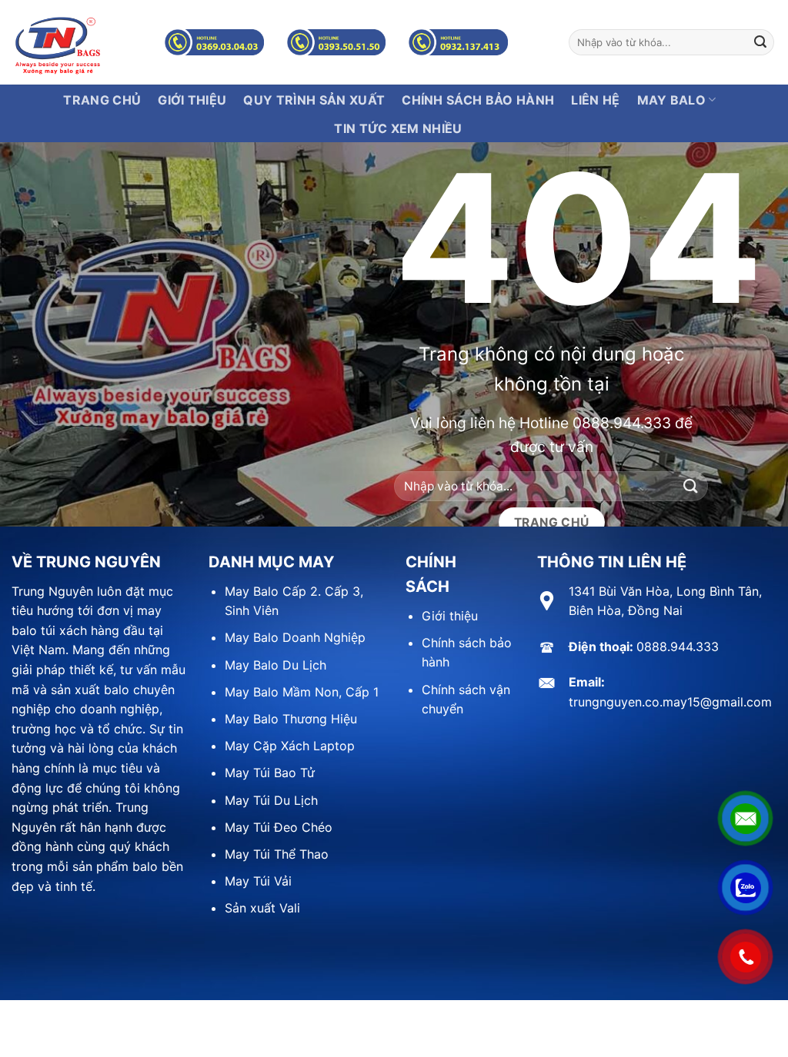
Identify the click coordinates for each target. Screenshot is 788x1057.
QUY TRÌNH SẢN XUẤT (314, 100)
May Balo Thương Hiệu (291, 718)
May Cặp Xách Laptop (290, 745)
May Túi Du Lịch (271, 800)
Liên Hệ (595, 100)
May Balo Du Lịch (275, 665)
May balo (671, 100)
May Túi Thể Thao (277, 854)
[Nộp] (760, 42)
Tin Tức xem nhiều (398, 128)
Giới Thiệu (192, 100)
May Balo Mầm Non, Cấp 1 (302, 692)
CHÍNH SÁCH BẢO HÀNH (478, 100)
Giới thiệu (450, 615)
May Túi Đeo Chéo (278, 827)
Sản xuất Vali (262, 908)
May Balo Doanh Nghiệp (295, 637)
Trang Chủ (102, 100)
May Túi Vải (258, 881)
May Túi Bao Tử (270, 772)
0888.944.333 (622, 423)
